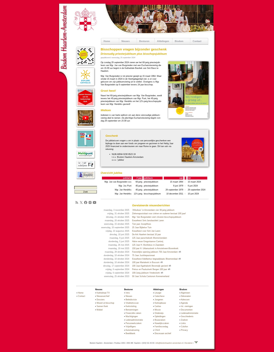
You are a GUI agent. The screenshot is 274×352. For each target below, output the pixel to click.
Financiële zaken (133, 313)
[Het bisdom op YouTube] (94, 203)
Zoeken (184, 320)
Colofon (184, 326)
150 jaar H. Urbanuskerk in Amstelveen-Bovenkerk (155, 248)
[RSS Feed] (77, 203)
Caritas (158, 306)
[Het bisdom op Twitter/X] (81, 203)
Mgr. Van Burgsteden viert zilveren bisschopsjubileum (156, 217)
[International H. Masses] (85, 148)
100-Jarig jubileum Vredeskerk (146, 273)
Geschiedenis (187, 316)
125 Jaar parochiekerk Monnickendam (149, 238)
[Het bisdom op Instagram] (90, 203)
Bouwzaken (160, 320)
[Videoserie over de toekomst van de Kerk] (85, 106)
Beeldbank (130, 333)
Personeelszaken (133, 323)
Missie (158, 310)
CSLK (157, 330)
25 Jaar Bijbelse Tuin (141, 227)
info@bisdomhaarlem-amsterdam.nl (169, 343)
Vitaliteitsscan (132, 303)
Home (107, 41)
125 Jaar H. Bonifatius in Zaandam (148, 245)
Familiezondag (161, 326)
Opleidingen (160, 316)
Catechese (159, 296)
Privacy (184, 330)
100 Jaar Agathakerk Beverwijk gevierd (150, 266)
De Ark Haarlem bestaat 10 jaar (146, 234)
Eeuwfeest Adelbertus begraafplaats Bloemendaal (155, 259)
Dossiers (101, 299)
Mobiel (100, 310)
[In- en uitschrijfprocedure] (85, 168)
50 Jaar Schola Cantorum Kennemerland (150, 276)
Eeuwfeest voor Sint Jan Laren (146, 231)
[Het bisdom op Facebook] (86, 203)
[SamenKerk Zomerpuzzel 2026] (85, 65)
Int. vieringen (187, 306)
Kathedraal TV (103, 293)
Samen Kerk (102, 306)
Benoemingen (132, 310)
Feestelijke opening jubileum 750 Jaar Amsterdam (155, 252)
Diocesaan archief (163, 333)
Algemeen (185, 293)
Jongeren (159, 299)
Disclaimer (189, 343)
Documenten (186, 310)
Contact (197, 41)
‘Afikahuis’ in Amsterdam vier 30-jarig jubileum (153, 210)
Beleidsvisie (131, 299)
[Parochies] (85, 179)
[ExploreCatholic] (85, 86)
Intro (128, 293)
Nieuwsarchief (103, 296)
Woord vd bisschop (105, 303)
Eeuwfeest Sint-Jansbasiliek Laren (148, 220)
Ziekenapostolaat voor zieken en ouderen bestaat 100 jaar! (159, 213)
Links (183, 323)
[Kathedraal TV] (85, 127)
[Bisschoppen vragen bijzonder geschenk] (188, 118)
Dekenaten (186, 296)
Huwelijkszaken (162, 323)
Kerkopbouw (160, 303)
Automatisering (132, 330)
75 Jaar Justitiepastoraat (143, 255)
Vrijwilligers (131, 326)
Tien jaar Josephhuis (141, 224)
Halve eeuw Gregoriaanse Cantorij (147, 241)
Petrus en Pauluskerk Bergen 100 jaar (150, 269)
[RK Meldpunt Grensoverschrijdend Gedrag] (85, 158)
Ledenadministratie (134, 320)
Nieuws (129, 296)
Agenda (184, 303)
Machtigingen (132, 316)
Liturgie (158, 293)
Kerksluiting (131, 306)
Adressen (185, 299)
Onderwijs (159, 313)
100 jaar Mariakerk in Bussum (146, 262)
